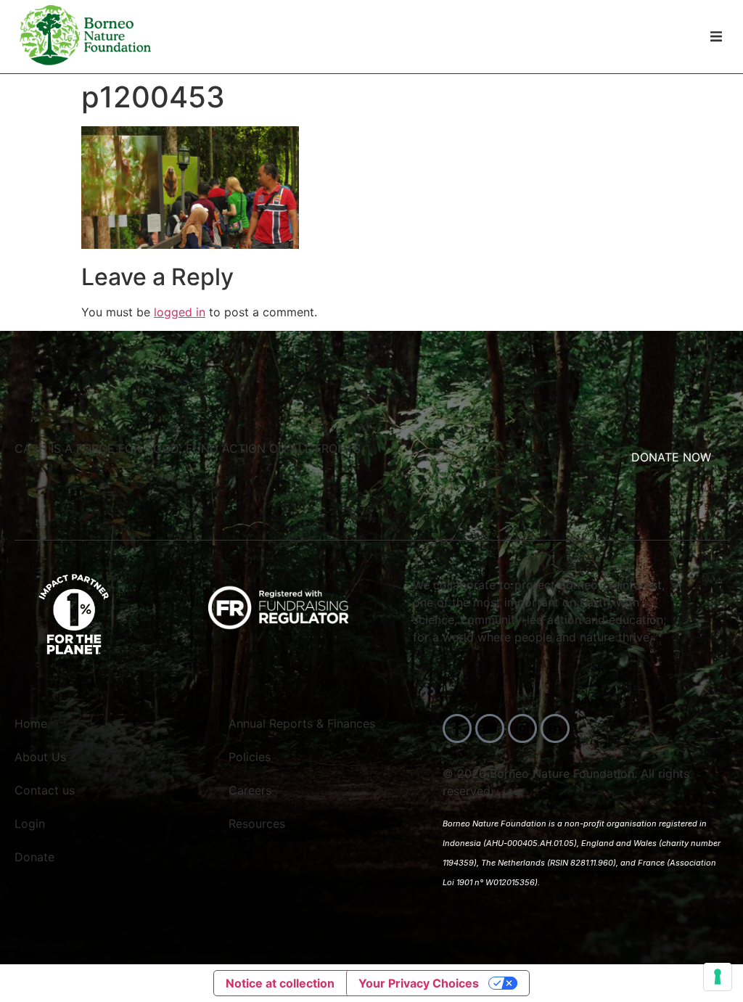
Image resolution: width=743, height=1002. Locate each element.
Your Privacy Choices (418, 983)
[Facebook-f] (457, 728)
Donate (34, 857)
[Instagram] (522, 728)
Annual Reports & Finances (302, 723)
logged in (179, 312)
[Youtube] (489, 728)
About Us (40, 757)
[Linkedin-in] (555, 728)
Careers (250, 790)
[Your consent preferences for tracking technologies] (717, 976)
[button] (715, 36)
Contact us (45, 790)
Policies (250, 757)
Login (30, 823)
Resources (257, 823)
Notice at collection (280, 983)
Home (31, 723)
